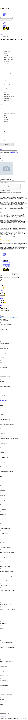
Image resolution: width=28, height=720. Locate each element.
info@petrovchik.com (7, 262)
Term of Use (5, 261)
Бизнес (4, 14)
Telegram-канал (6, 265)
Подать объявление (5, 19)
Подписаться (16, 274)
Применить (3, 147)
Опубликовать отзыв (5, 190)
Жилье (4, 13)
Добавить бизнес (4, 149)
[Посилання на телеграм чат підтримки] (4, 28)
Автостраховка (3, 400)
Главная (1, 34)
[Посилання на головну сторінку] (4, 241)
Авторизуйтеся (3, 156)
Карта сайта (5, 258)
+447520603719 (6, 264)
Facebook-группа (7, 266)
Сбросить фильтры (13, 152)
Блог (4, 15)
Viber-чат (5, 267)
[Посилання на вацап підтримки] (7, 28)
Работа (4, 11)
